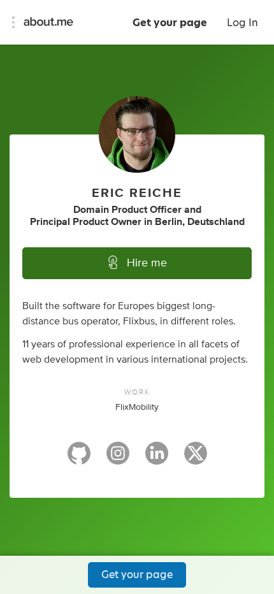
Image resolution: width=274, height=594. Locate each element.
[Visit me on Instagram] (117, 458)
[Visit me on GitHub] (79, 458)
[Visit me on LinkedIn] (156, 458)
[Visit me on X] (195, 458)
